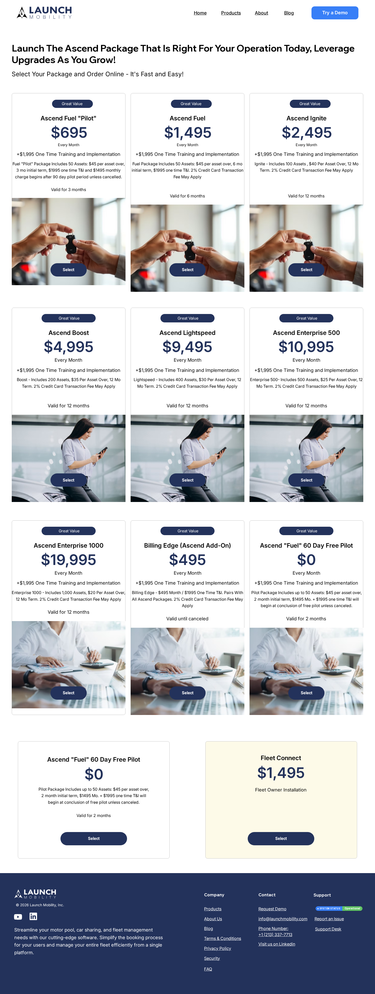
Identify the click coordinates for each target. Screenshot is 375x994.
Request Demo (272, 908)
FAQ (208, 969)
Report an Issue (329, 918)
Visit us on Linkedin (276, 944)
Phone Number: (273, 928)
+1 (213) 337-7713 (275, 934)
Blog (289, 13)
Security (212, 958)
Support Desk (328, 929)
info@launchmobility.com (282, 918)
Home (200, 13)
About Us (213, 918)
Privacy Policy (217, 948)
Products (231, 13)
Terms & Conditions (222, 938)
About (261, 13)
